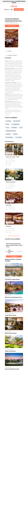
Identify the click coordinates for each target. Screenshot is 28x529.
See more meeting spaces (14, 235)
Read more (7, 115)
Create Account (19, 9)
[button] (14, 38)
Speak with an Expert (12, 25)
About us (6, 9)
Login (11, 9)
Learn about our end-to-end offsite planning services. (14, 2)
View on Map (14, 256)
